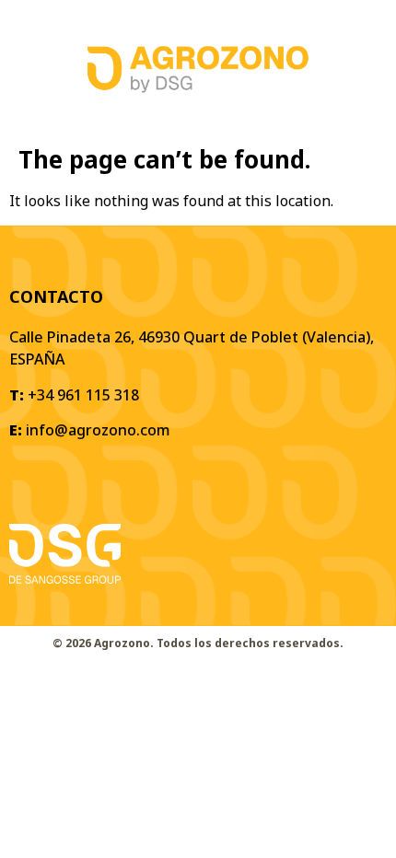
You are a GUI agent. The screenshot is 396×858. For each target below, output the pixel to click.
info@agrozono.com (98, 430)
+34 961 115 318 (83, 395)
